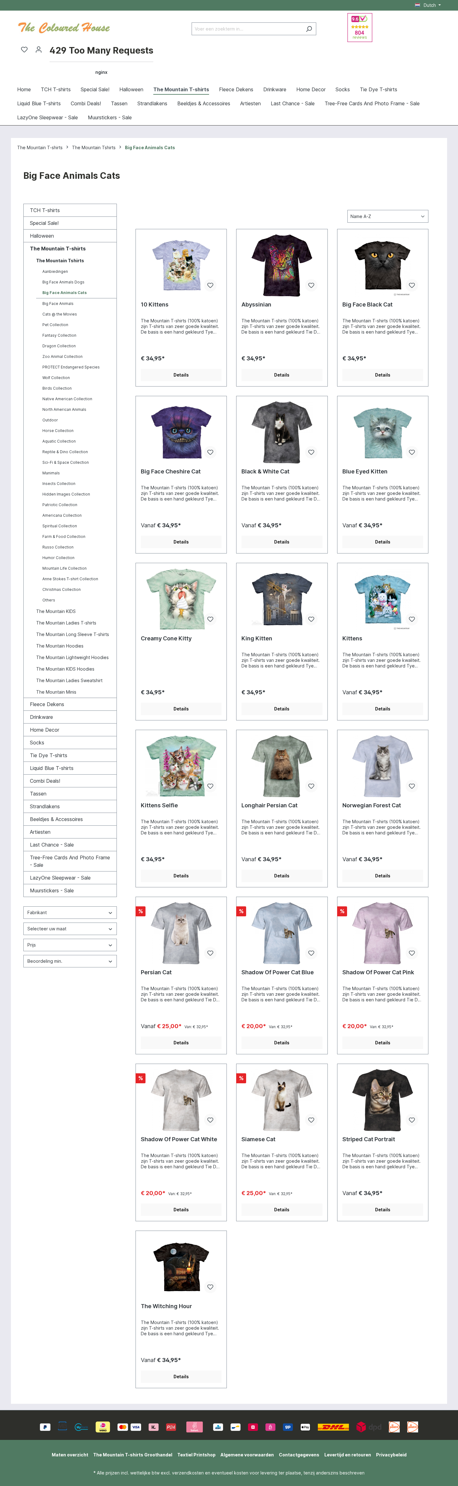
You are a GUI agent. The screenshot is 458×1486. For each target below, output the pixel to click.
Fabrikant (37, 912)
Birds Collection (57, 388)
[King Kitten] (281, 599)
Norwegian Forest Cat (371, 805)
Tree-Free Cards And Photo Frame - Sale (70, 861)
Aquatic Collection (59, 441)
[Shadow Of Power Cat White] (181, 1100)
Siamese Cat (258, 1139)
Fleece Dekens (47, 704)
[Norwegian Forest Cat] (382, 766)
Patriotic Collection (59, 504)
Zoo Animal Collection (62, 356)
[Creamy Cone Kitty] (181, 599)
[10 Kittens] (181, 265)
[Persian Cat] (181, 933)
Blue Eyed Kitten (365, 471)
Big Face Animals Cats (64, 292)
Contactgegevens (299, 1454)
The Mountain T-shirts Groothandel (132, 1454)
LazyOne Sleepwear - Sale (60, 878)
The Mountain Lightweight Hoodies (72, 657)
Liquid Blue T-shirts (52, 768)
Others (48, 600)
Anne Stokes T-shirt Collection (70, 579)
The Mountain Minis (56, 692)
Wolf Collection (56, 377)
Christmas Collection (61, 589)
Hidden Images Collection (66, 494)
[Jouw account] (38, 49)
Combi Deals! (45, 781)
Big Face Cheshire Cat (171, 471)
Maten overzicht (70, 1454)
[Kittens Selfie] (181, 766)
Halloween (42, 236)
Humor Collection (58, 557)
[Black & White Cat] (281, 432)
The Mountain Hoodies (59, 645)
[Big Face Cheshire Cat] (181, 432)
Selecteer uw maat (46, 928)
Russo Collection (58, 547)
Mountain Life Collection (64, 568)
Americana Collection (62, 515)
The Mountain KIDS (56, 611)
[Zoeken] (309, 28)
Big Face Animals (58, 303)
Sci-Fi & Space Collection (65, 462)
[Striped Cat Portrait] (382, 1100)
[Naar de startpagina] (64, 27)
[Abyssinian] (281, 265)
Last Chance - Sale (52, 845)
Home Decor (44, 730)
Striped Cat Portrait (368, 1139)
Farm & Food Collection (63, 536)
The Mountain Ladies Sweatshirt (69, 680)
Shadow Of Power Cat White (179, 1139)
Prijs (31, 944)
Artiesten (40, 832)
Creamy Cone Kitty (166, 638)
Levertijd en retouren (347, 1454)
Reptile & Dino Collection (65, 451)
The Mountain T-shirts (58, 248)
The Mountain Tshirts (60, 260)
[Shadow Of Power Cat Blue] (281, 933)
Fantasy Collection (59, 335)
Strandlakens (45, 806)
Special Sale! (44, 223)
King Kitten (256, 638)
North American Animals (64, 409)
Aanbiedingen (55, 271)
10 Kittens (155, 304)
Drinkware (41, 717)
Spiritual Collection (59, 526)
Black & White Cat (265, 471)
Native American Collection (67, 398)
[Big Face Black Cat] (382, 265)
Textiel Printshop (196, 1454)
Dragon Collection (59, 346)
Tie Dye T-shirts (48, 755)
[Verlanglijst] (24, 49)
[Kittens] (382, 599)
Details (181, 374)
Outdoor (50, 420)
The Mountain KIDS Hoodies (65, 669)
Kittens (352, 638)
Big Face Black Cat (367, 304)
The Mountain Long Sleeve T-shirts (72, 634)
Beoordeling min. (44, 961)
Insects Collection (58, 483)
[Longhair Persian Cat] (281, 766)
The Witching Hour (166, 1306)
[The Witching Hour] (181, 1267)
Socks (37, 742)
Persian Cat (156, 972)
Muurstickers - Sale (52, 890)
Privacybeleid (391, 1454)
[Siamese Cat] (281, 1100)
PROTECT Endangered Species (71, 367)
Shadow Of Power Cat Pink (378, 972)
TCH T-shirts (45, 210)
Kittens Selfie (159, 805)
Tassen (38, 793)
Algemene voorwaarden (247, 1454)
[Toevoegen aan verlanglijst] (210, 285)
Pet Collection (55, 324)
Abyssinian (256, 304)
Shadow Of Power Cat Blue (277, 972)
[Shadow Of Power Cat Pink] (382, 933)
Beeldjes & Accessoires (56, 819)
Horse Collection (58, 430)
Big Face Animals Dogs (63, 282)
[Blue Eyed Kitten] (382, 432)
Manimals (51, 473)
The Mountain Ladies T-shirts (66, 622)
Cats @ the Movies (59, 314)
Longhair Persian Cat (269, 805)
